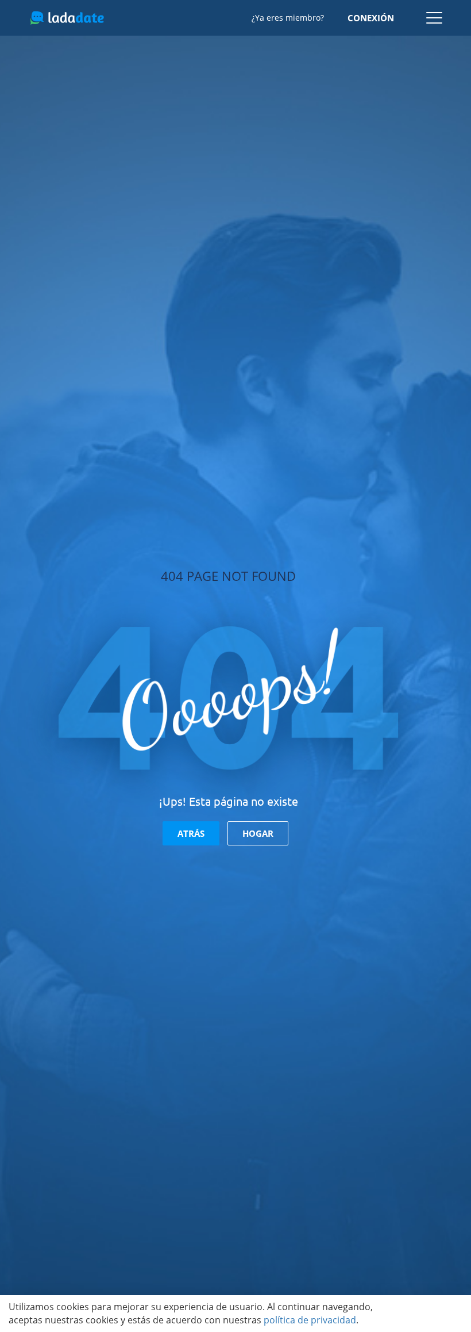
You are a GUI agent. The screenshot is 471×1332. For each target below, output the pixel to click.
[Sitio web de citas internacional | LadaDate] (67, 18)
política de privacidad (310, 1320)
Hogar (257, 833)
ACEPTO (430, 1313)
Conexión (371, 18)
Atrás (190, 833)
